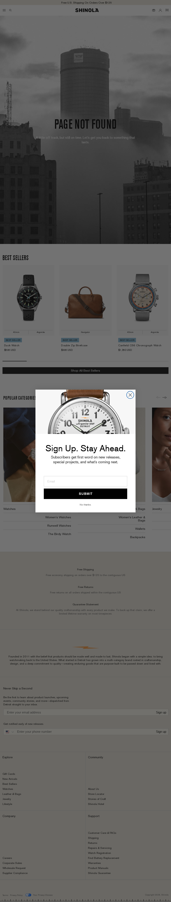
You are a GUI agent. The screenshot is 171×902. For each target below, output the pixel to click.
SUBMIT (85, 494)
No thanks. (85, 504)
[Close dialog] (130, 395)
